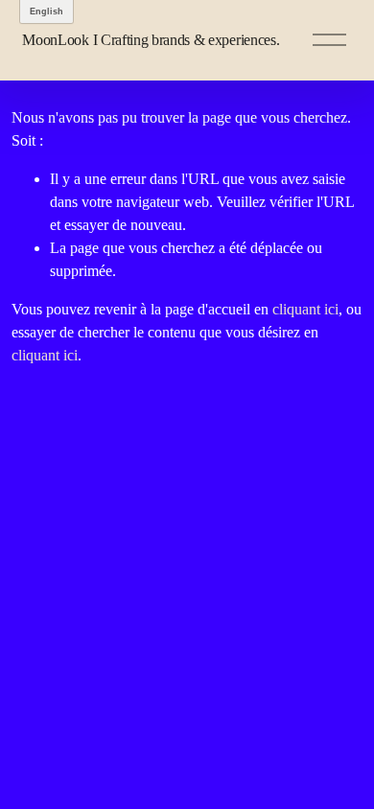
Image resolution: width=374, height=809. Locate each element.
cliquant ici (305, 309)
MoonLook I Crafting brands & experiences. (150, 40)
